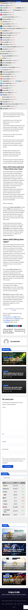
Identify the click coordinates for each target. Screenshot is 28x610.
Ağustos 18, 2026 (8, 538)
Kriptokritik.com (8, 316)
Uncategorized (6, 533)
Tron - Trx (11, 357)
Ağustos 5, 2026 (8, 583)
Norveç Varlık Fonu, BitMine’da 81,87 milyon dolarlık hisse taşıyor (13, 551)
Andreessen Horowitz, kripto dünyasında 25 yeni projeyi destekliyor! (12, 388)
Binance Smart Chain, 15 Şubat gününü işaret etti (19, 330)
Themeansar (24, 600)
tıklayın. (14, 310)
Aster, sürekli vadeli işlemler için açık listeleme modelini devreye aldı (14, 566)
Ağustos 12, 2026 (8, 568)
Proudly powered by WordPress (7, 600)
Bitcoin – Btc (23, 603)
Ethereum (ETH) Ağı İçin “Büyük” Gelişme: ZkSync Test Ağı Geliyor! (8, 331)
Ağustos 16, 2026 (8, 553)
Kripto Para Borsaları (9, 603)
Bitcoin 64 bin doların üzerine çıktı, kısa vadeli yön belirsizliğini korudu (13, 536)
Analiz (14, 607)
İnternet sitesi (5, 449)
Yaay (6, 318)
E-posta (4, 441)
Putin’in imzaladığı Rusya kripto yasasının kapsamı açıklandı (14, 580)
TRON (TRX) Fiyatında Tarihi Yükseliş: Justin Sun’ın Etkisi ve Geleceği (14, 360)
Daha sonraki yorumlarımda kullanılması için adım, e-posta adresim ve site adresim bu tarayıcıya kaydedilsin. (14, 460)
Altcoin (19, 603)
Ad (3, 433)
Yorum (4, 407)
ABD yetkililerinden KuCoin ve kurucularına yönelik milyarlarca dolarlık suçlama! (13, 374)
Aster (5, 562)
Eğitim (15, 603)
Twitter (15, 316)
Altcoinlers (6, 357)
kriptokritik (16, 341)
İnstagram (17, 318)
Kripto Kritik (14, 592)
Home (3, 603)
